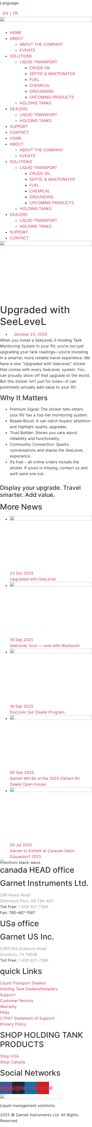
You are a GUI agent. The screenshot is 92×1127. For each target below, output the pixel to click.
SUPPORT (19, 126)
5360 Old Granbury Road (23, 948)
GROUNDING (41, 91)
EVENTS (27, 50)
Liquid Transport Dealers (23, 983)
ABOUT (16, 38)
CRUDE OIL (40, 67)
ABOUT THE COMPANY (41, 44)
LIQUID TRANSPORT (38, 61)
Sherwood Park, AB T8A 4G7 (26, 900)
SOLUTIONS (21, 56)
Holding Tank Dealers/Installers (29, 988)
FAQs (4, 1012)
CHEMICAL (39, 85)
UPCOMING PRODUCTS (51, 97)
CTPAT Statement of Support (27, 1018)
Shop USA (9, 1056)
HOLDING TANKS (36, 102)
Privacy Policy (13, 1024)
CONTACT (19, 132)
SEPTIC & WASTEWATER (52, 73)
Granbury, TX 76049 (18, 954)
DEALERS (18, 108)
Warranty (8, 1006)
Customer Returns (16, 1000)
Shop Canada (12, 1062)
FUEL (34, 79)
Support (7, 994)
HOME (16, 32)
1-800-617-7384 (33, 906)
